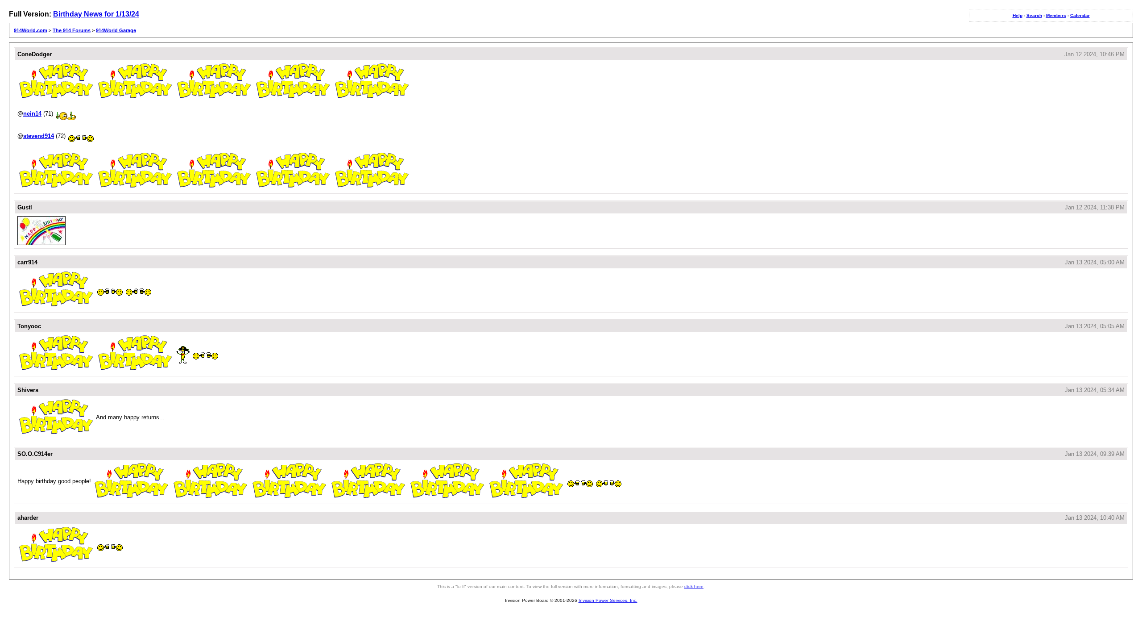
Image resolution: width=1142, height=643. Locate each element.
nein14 (32, 113)
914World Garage (116, 30)
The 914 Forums (72, 30)
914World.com (30, 30)
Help (1017, 15)
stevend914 (38, 136)
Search (1034, 15)
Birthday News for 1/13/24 (96, 14)
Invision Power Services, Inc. (608, 600)
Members (1056, 15)
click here (693, 586)
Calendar (1080, 15)
